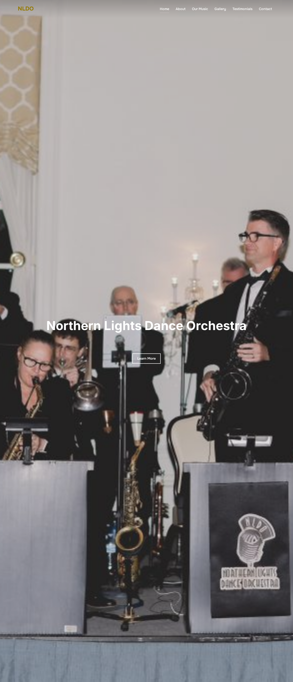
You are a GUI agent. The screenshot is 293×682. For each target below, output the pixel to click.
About (181, 9)
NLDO (26, 8)
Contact (265, 9)
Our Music (200, 9)
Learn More (146, 358)
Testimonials (242, 9)
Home (164, 9)
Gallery (220, 9)
